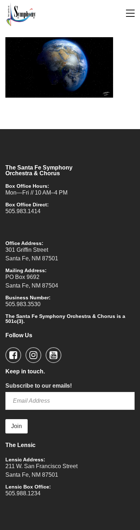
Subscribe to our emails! (38, 386)
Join (16, 426)
